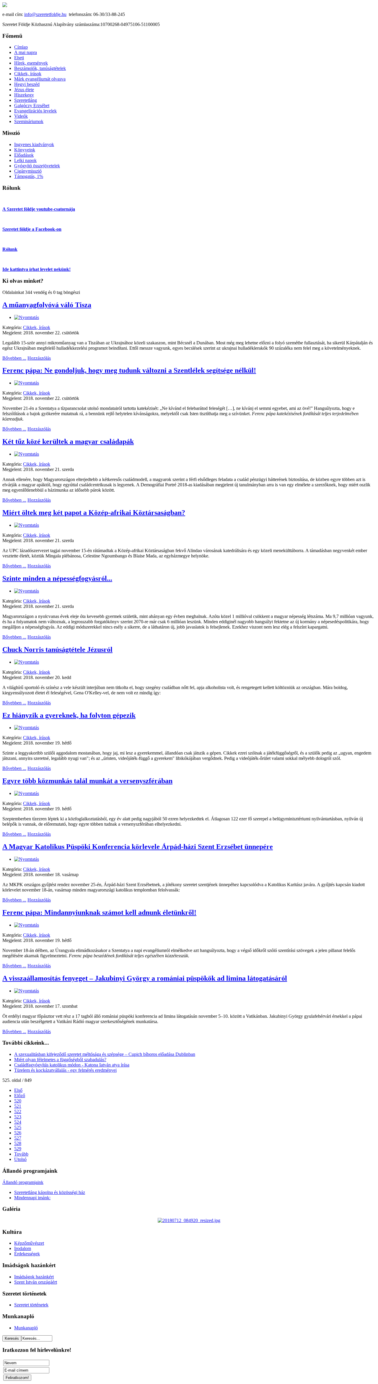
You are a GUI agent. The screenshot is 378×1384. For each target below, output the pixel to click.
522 (17, 1111)
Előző (19, 1095)
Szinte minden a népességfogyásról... (57, 578)
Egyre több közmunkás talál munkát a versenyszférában (87, 781)
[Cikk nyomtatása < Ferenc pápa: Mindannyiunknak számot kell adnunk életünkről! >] (26, 924)
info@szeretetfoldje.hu (45, 14)
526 (17, 1132)
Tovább (21, 1153)
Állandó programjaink (22, 1182)
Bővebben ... (14, 358)
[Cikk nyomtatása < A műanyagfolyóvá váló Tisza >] (26, 317)
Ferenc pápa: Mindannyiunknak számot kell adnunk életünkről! (99, 912)
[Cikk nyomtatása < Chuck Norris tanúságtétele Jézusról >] (26, 662)
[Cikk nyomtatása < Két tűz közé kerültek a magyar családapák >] (26, 454)
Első (18, 1090)
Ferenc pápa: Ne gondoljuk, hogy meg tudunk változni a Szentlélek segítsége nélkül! (129, 370)
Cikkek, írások (36, 327)
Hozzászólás (39, 358)
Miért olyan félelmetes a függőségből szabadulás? (60, 1059)
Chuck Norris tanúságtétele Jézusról (57, 649)
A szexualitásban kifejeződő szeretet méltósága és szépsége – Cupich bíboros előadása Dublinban (104, 1054)
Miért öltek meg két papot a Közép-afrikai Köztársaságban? (93, 512)
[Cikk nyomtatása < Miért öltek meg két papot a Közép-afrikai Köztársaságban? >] (26, 525)
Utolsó (20, 1159)
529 (17, 1148)
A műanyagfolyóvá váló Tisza (46, 305)
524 (17, 1122)
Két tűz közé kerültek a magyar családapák (68, 441)
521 (17, 1106)
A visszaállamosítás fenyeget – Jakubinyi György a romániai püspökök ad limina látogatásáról (144, 978)
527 (17, 1138)
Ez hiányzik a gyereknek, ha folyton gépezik (69, 715)
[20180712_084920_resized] (189, 1220)
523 (17, 1116)
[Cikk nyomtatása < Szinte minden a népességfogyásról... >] (26, 590)
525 (17, 1127)
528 (17, 1143)
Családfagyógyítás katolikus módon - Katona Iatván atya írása (71, 1064)
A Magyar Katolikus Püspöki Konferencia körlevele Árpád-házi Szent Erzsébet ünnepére (137, 846)
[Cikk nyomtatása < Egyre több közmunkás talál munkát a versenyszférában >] (26, 793)
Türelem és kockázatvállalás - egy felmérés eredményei (65, 1070)
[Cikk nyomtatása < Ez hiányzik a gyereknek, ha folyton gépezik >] (26, 727)
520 (17, 1100)
